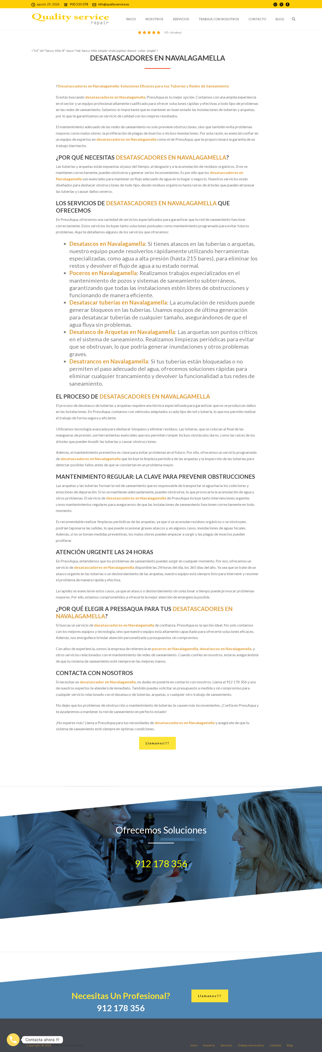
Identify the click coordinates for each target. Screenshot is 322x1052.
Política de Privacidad (67, 1045)
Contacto (257, 19)
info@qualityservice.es (113, 4)
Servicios (181, 19)
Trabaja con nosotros (218, 19)
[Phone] (13, 1039)
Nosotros (154, 19)
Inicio (131, 19)
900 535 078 (79, 4)
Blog (280, 19)
